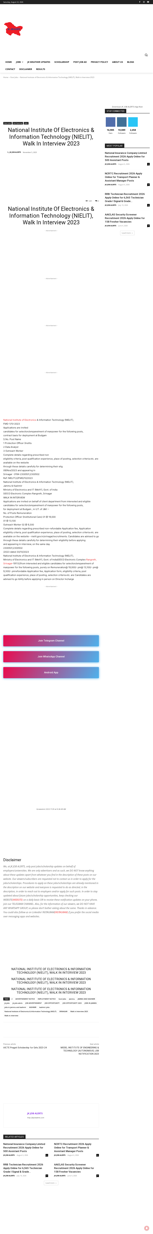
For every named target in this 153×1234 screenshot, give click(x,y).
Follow (121, 118)
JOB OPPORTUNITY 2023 (72, 1003)
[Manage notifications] (146, 1228)
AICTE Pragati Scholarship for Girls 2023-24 (25, 1047)
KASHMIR (32, 1007)
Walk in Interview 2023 (79, 1011)
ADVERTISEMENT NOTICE (25, 999)
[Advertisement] (87, 29)
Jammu (72, 999)
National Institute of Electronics (19, 419)
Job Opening (17, 123)
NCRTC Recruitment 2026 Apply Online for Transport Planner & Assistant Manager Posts (72, 1148)
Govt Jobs (14, 77)
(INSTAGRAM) (61, 912)
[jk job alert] (13, 29)
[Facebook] (139, 2)
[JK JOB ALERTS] (5, 152)
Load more (50, 1183)
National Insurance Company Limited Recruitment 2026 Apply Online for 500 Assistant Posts (24, 1148)
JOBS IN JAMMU (91, 1003)
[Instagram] (144, 2)
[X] (56, 686)
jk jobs (7, 1003)
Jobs (26, 123)
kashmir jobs (44, 1007)
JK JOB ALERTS (15, 152)
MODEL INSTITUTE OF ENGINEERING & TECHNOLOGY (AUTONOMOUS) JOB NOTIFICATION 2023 (80, 1050)
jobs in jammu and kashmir (15, 1007)
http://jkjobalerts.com (35, 1118)
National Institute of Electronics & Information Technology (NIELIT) (30, 1011)
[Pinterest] (63, 686)
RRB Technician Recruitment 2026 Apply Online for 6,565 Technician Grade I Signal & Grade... (23, 1168)
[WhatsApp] (70, 686)
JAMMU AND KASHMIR (86, 999)
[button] (146, 54)
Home (5, 77)
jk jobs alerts (17, 1003)
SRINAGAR (63, 1011)
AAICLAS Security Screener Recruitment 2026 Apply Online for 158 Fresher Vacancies (74, 1168)
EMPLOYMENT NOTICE (47, 999)
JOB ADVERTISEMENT (33, 1003)
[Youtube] (148, 2)
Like (110, 118)
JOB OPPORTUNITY (52, 1003)
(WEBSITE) (17, 899)
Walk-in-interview (11, 1015)
